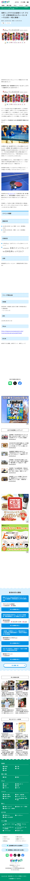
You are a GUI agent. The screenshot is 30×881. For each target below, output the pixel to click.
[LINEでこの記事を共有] (10, 384)
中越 (5, 768)
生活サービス (20, 830)
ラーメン (6, 784)
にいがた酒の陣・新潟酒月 (22, 799)
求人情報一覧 (15, 665)
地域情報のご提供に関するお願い (16, 850)
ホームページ (11, 193)
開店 (5, 777)
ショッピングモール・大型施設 (9, 828)
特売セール (7, 815)
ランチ (18, 787)
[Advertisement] (15, 62)
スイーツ (6, 787)
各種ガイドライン (20, 839)
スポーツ (6, 798)
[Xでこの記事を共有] (15, 384)
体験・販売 (7, 794)
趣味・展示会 (7, 796)
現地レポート (20, 784)
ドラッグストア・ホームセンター (22, 828)
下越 (3, 23)
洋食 (18, 786)
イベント (21, 5)
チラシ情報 (23, 2)
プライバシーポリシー (21, 841)
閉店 (18, 777)
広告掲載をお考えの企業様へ (16, 845)
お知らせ (5, 837)
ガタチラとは (6, 839)
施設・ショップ (8, 806)
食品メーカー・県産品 (9, 808)
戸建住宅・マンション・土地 (21, 824)
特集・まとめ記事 (8, 817)
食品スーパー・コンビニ (9, 824)
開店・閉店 (9, 5)
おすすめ (17, 2)
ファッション (7, 830)
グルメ (15, 5)
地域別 (3, 5)
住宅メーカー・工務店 (22, 806)
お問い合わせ (19, 837)
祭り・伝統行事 (20, 794)
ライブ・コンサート (21, 796)
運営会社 (5, 841)
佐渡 (5, 770)
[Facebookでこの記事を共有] (20, 384)
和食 (5, 786)
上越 (18, 768)
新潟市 (6, 766)
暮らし (27, 5)
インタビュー (20, 815)
